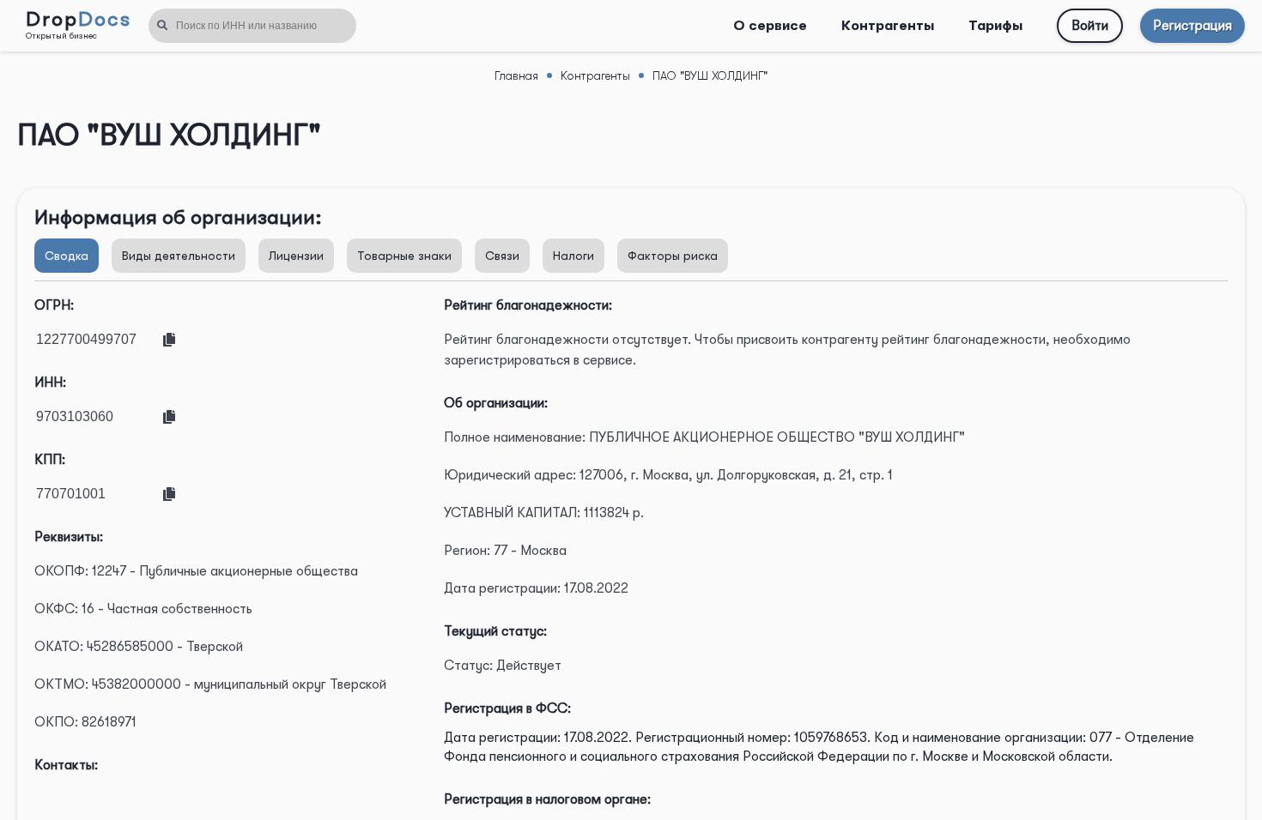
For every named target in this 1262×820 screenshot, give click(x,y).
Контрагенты (887, 25)
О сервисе (770, 25)
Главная (516, 75)
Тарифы (995, 25)
